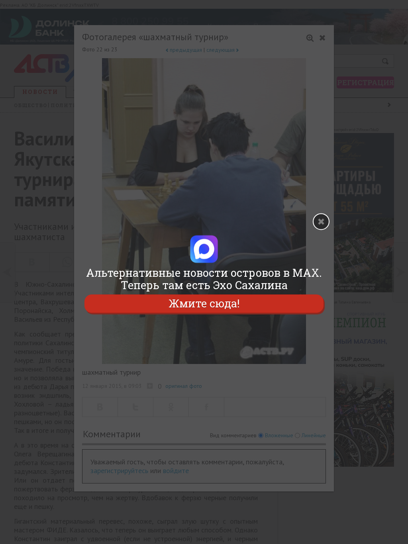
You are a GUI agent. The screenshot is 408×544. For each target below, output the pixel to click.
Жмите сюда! (204, 304)
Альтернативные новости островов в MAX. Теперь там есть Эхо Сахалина (204, 279)
